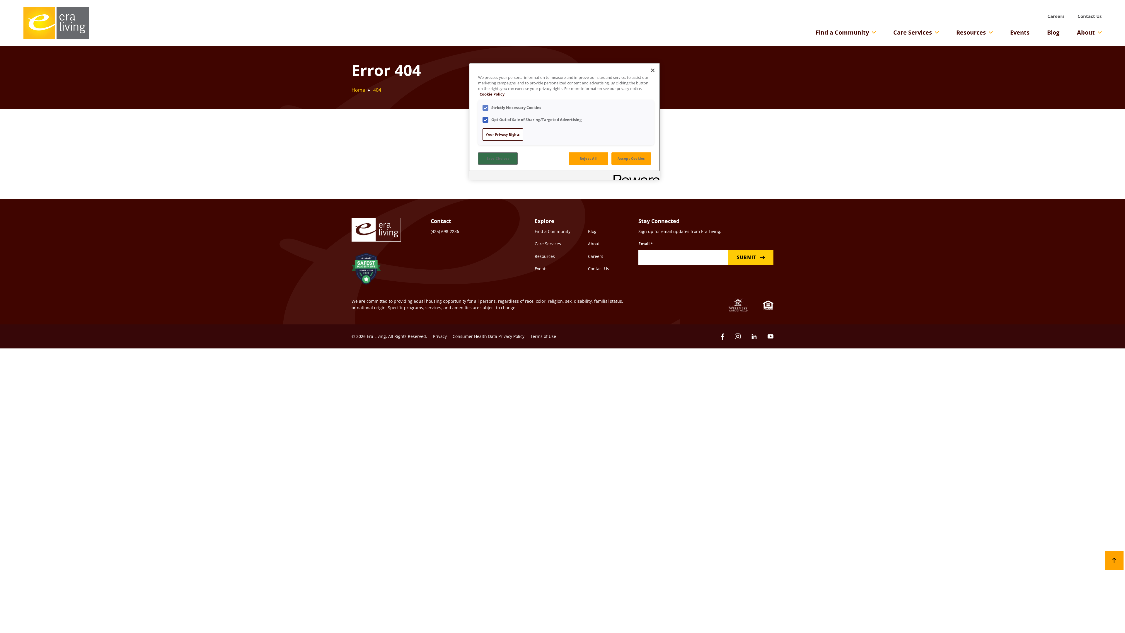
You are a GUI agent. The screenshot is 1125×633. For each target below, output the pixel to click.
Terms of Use (543, 336)
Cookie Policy (492, 94)
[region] (564, 121)
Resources (971, 32)
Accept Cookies (631, 158)
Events (1019, 32)
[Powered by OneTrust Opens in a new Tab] (634, 176)
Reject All (588, 158)
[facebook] (722, 336)
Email (645, 243)
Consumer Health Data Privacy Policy (488, 336)
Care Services (912, 32)
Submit (746, 257)
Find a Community (842, 32)
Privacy (440, 336)
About (1086, 32)
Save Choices (498, 158)
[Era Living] (56, 23)
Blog (1053, 32)
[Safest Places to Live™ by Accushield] (366, 269)
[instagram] (738, 336)
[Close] (652, 70)
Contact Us (1090, 16)
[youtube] (770, 336)
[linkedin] (754, 336)
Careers (1055, 16)
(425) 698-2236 (445, 231)
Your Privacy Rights (503, 134)
